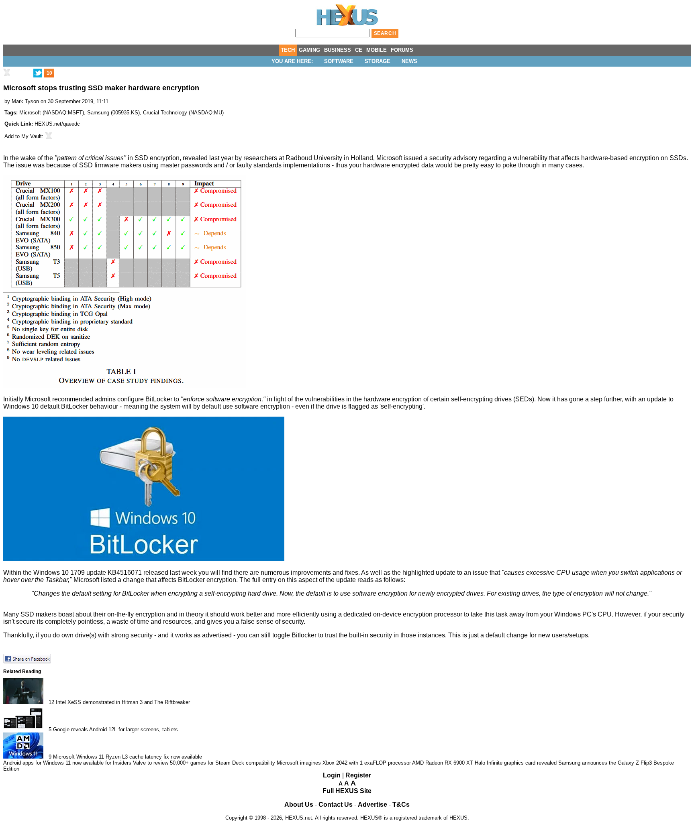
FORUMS (402, 50)
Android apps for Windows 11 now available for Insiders (67, 763)
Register (358, 775)
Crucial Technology (165, 113)
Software (338, 61)
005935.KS (125, 113)
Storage (377, 61)
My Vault (31, 136)
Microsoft (30, 113)
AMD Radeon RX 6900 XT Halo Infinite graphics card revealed (484, 763)
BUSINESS (337, 50)
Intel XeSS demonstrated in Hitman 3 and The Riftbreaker (123, 702)
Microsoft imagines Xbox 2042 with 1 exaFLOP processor (344, 763)
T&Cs (401, 804)
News (409, 61)
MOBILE (376, 50)
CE (358, 50)
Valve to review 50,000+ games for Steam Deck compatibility (204, 763)
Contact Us (335, 804)
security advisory (453, 158)
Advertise (372, 804)
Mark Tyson (25, 101)
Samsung (98, 113)
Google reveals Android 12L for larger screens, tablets (115, 729)
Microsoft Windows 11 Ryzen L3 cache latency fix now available (127, 757)
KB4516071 (125, 572)
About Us (298, 804)
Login (332, 775)
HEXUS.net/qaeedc (57, 124)
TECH (288, 50)
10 (49, 73)
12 (51, 702)
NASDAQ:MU (206, 113)
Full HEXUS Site (347, 790)
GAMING (309, 50)
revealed (195, 158)
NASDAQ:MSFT (63, 113)
